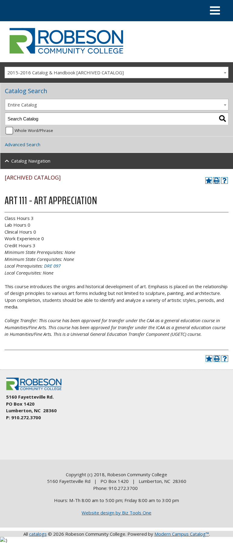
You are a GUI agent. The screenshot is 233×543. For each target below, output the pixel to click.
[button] (214, 10)
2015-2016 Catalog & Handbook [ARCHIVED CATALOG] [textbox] (65, 72)
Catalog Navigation (30, 161)
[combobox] (116, 72)
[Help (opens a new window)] (224, 180)
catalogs (38, 534)
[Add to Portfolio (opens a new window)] (208, 180)
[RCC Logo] (36, 390)
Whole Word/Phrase (34, 130)
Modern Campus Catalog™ (181, 534)
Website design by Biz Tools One (116, 513)
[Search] (222, 119)
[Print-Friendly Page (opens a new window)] (216, 180)
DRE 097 (52, 266)
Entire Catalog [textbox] (22, 105)
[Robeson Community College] (66, 56)
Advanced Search (22, 144)
